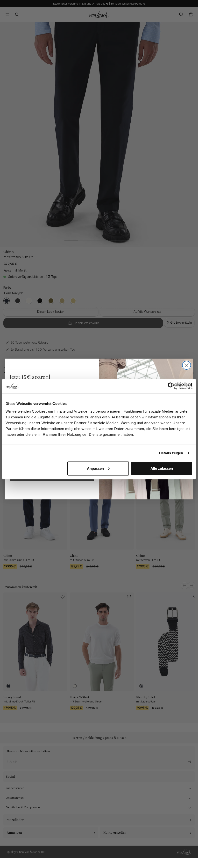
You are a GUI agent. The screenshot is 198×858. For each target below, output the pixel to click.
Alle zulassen (161, 468)
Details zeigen (171, 453)
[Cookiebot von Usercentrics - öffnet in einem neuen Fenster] (171, 386)
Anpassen (95, 468)
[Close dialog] (186, 365)
